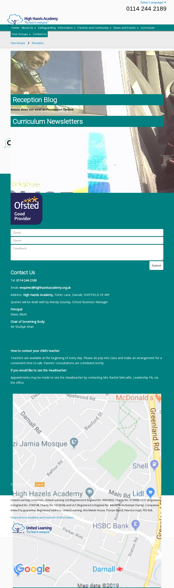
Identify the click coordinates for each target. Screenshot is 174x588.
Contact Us (40, 34)
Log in (39, 484)
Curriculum (147, 28)
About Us (27, 28)
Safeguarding (47, 28)
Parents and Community (93, 28)
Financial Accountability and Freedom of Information (42, 517)
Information (65, 28)
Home (15, 28)
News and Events (125, 28)
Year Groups (20, 34)
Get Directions (87, 468)
